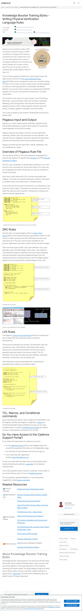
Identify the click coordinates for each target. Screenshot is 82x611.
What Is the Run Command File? (28, 501)
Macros (40, 422)
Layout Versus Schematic (21, 335)
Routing (73, 538)
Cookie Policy (51, 607)
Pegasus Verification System (27, 539)
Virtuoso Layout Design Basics (28, 547)
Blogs (2, 7)
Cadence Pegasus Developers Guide (30, 489)
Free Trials (41, 595)
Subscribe (16, 574)
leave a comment (23, 480)
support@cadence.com (20, 457)
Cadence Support (17, 445)
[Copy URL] (41, 32)
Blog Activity (68, 507)
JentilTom (68, 503)
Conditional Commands (30, 427)
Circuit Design (74, 549)
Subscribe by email (69, 514)
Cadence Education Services (67, 552)
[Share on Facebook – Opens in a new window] (24, 27)
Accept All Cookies (72, 601)
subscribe (29, 464)
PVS (18, 543)
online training (63, 559)
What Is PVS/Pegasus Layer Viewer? (30, 516)
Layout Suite (62, 542)
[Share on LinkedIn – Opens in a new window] (23, 32)
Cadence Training (36, 473)
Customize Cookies (71, 605)
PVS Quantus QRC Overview (27, 534)
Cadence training (64, 545)
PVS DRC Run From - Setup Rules (29, 512)
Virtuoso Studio (63, 538)
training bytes (63, 549)
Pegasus (33, 158)
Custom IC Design (64, 556)
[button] (74, 3)
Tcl (3, 420)
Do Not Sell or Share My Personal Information (33, 608)
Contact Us (69, 528)
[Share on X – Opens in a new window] (23, 30)
